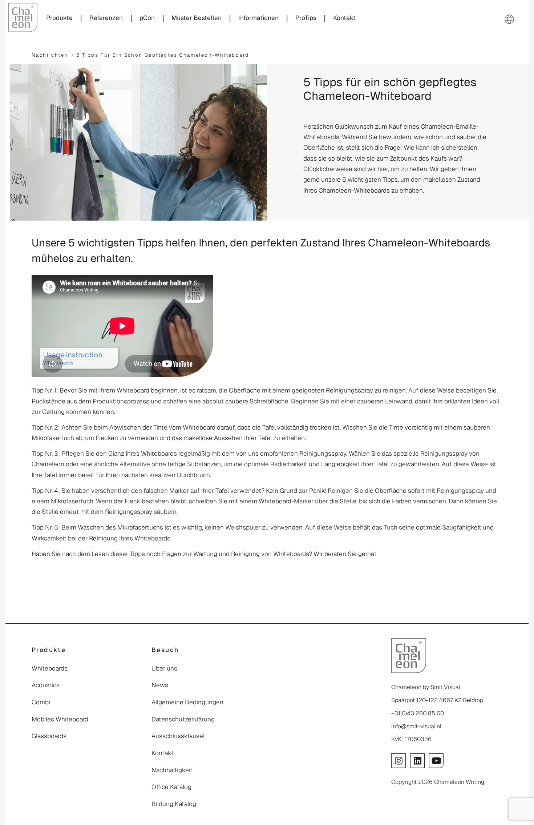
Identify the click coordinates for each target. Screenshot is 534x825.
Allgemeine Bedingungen (187, 702)
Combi (41, 702)
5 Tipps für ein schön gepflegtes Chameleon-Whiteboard (162, 55)
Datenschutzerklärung (183, 719)
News (159, 685)
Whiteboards (50, 668)
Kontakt (162, 753)
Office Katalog (171, 787)
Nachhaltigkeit (172, 770)
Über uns (164, 668)
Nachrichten (50, 55)
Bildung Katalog (173, 804)
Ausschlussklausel (178, 736)
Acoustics (46, 685)
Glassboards (49, 736)
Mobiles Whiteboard (60, 719)
